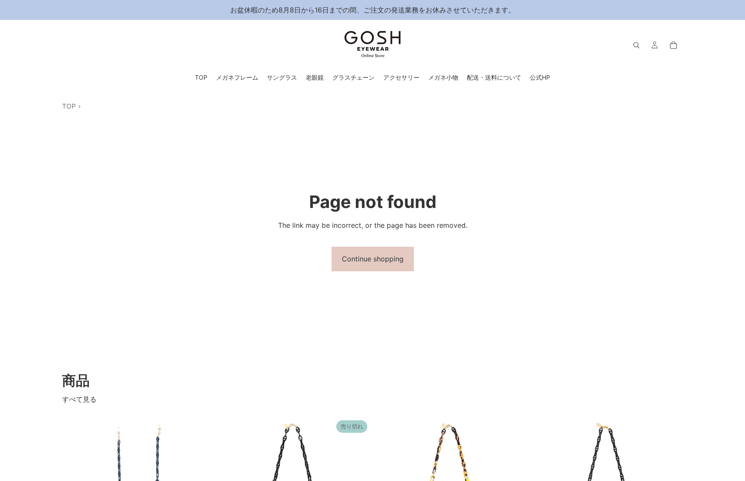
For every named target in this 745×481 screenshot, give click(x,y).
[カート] (673, 45)
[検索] (636, 45)
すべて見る (79, 399)
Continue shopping (373, 258)
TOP (69, 106)
